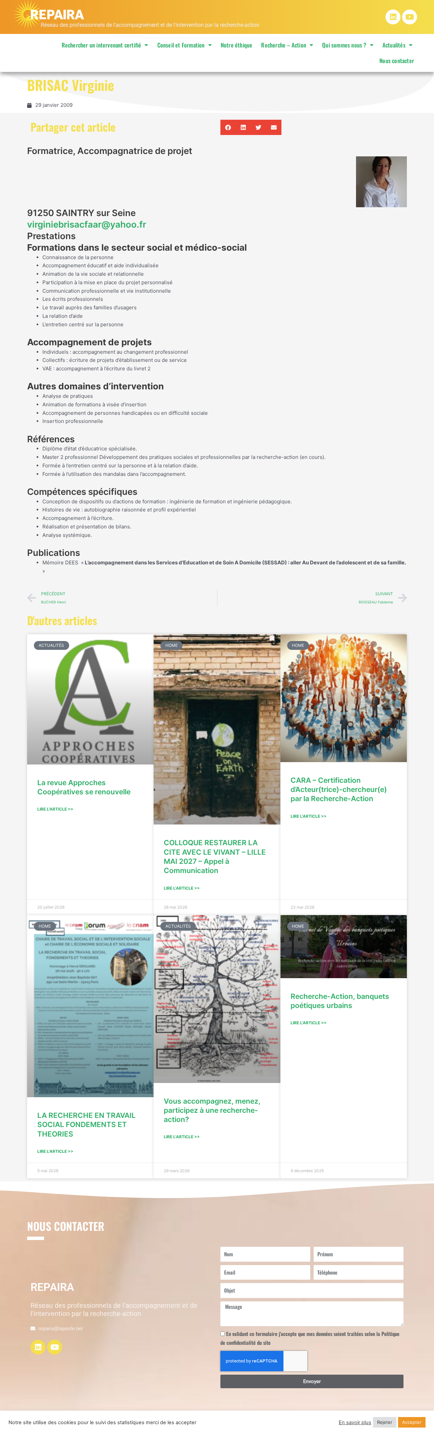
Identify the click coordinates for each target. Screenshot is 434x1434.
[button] (228, 127)
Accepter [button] (411, 1422)
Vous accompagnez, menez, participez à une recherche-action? (212, 1110)
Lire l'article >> (55, 809)
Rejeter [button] (384, 1422)
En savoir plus (355, 1422)
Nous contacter (396, 60)
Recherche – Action (283, 45)
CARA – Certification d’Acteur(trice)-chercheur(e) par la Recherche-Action (339, 789)
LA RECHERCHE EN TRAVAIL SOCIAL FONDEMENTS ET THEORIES (86, 1124)
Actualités (394, 45)
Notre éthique (237, 45)
